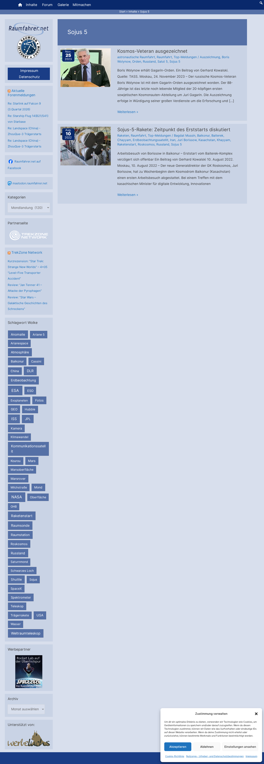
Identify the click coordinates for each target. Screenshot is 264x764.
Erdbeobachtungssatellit (150, 140)
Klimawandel (19, 437)
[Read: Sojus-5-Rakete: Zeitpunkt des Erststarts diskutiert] (85, 146)
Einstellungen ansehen (240, 747)
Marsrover (18, 479)
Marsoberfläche (22, 469)
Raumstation (20, 535)
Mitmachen (82, 5)
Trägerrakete (20, 615)
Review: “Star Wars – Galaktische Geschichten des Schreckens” (27, 303)
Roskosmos (19, 544)
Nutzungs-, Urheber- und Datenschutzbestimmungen (215, 756)
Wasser (16, 624)
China (15, 371)
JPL (28, 419)
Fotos (39, 400)
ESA (15, 390)
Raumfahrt (164, 57)
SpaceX (16, 588)
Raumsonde (20, 525)
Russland (18, 553)
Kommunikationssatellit (28, 448)
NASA (16, 497)
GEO (14, 409)
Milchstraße (19, 487)
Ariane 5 (39, 334)
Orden (136, 61)
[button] (256, 714)
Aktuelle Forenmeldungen (21, 93)
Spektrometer (21, 597)
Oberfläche (38, 497)
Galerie (63, 5)
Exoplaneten (19, 400)
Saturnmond (19, 562)
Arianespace (19, 343)
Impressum (251, 756)
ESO (30, 391)
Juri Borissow (187, 140)
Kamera (16, 428)
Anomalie (18, 334)
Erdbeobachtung (23, 380)
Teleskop (17, 606)
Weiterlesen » (127, 112)
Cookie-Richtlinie (174, 756)
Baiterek (217, 135)
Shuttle (16, 579)
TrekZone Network (26, 252)
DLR (30, 371)
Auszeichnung (210, 57)
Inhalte (31, 5)
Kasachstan (206, 140)
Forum (47, 5)
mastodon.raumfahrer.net (30, 183)
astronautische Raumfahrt (136, 57)
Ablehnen (207, 747)
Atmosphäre (20, 352)
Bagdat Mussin (184, 135)
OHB (14, 506)
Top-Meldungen (185, 57)
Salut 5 (163, 61)
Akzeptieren (177, 747)
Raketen (123, 135)
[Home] (20, 5)
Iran (172, 140)
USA (40, 615)
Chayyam (124, 140)
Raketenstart (21, 516)
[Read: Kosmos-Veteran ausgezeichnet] (85, 67)
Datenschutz (29, 77)
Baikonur (17, 361)
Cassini (36, 361)
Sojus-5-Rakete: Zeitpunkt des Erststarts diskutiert (173, 129)
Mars (32, 461)
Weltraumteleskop (25, 633)
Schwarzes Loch (22, 571)
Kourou (15, 461)
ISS (14, 419)
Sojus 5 (174, 61)
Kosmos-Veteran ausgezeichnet (152, 51)
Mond (38, 487)
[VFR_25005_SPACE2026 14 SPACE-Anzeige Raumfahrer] (28, 671)
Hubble (30, 409)
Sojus (33, 579)
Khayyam (223, 140)
